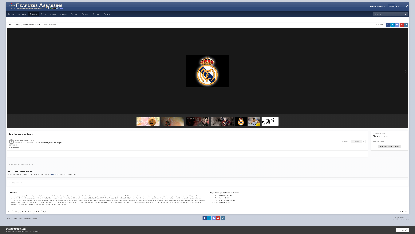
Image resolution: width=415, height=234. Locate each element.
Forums (23, 14)
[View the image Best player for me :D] (254, 121)
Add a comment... (16, 183)
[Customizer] (397, 6)
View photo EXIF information (389, 146)
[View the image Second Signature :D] (197, 121)
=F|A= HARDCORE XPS (221, 198)
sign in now (54, 174)
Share (345, 142)
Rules (86, 14)
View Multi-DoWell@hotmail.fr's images (48, 143)
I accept (403, 230)
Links (108, 14)
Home (12, 14)
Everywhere (397, 14)
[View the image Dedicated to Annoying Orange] (148, 121)
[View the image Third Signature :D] (172, 121)
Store (54, 14)
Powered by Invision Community (399, 219)
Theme (8, 218)
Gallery (34, 14)
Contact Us (27, 218)
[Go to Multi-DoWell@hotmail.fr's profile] (11, 141)
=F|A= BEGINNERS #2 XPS (223, 196)
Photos (376, 136)
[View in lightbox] (207, 71)
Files (44, 14)
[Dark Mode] (402, 6)
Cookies (34, 218)
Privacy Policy (17, 218)
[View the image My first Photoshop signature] (222, 121)
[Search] (406, 14)
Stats (75, 14)
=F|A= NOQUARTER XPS (222, 202)
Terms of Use (34, 231)
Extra (97, 14)
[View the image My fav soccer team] (241, 121)
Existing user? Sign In (378, 6)
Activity (64, 14)
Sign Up (391, 6)
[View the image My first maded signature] (270, 121)
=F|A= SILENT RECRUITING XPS (224, 200)
